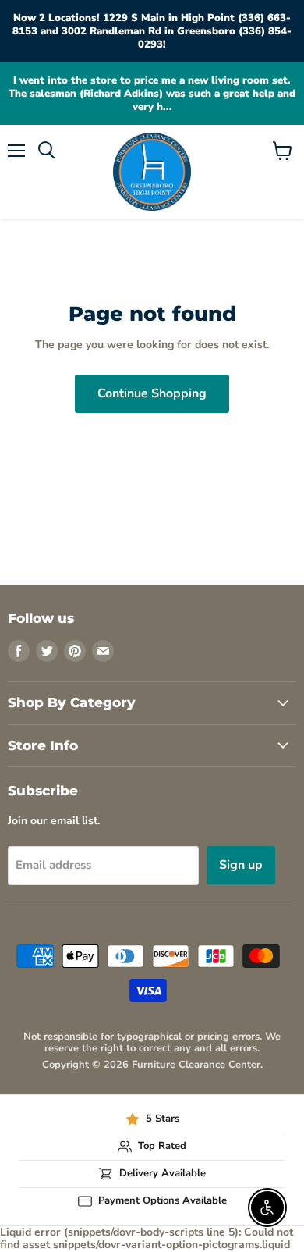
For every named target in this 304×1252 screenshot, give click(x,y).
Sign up (241, 864)
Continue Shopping (152, 393)
